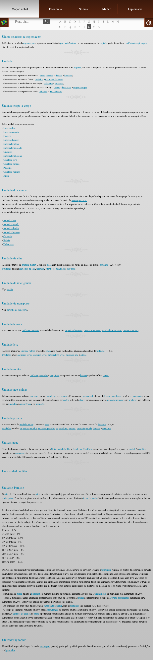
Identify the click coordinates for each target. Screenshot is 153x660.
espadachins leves (56, 354)
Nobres (83, 9)
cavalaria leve (72, 354)
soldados (39, 79)
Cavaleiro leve (10, 159)
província (64, 42)
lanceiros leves (40, 354)
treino (107, 395)
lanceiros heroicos (92, 330)
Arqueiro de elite (11, 228)
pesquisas (20, 452)
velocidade (136, 395)
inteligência (25, 403)
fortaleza (104, 264)
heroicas (68, 75)
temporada (106, 569)
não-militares (56, 91)
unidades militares (30, 330)
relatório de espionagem (136, 42)
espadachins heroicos (112, 330)
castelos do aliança (21, 613)
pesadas (49, 75)
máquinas (54, 375)
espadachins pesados (66, 428)
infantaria (48, 83)
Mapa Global (20, 9)
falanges (40, 268)
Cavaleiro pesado (11, 163)
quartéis (64, 395)
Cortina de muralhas (119, 597)
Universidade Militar (61, 448)
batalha (83, 375)
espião (10, 289)
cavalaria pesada (84, 428)
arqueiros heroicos (73, 330)
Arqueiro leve (9, 220)
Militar (106, 9)
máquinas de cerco (54, 79)
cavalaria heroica (130, 330)
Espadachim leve (11, 143)
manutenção (116, 395)
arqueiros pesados (28, 428)
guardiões (50, 268)
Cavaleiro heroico (11, 171)
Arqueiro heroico (11, 232)
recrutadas (51, 395)
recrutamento (88, 395)
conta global (7, 497)
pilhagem (35, 593)
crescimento (100, 593)
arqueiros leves (25, 354)
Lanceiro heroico (11, 139)
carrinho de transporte (17, 309)
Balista (6, 240)
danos (106, 375)
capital (132, 448)
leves (42, 75)
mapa (36, 613)
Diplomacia (135, 9)
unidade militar (28, 264)
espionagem (28, 42)
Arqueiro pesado (11, 224)
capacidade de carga (53, 605)
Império (77, 67)
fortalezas (74, 605)
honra (19, 593)
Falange (7, 135)
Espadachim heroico (12, 155)
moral (81, 597)
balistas (96, 428)
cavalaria (59, 83)
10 (148, 22)
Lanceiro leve (9, 127)
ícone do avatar (90, 497)
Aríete (6, 175)
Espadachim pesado (12, 147)
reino (6, 493)
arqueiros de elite (27, 268)
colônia (73, 42)
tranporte (40, 403)
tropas (57, 87)
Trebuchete (8, 244)
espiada (103, 42)
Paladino (7, 167)
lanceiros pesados (46, 428)
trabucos (71, 268)
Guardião (7, 151)
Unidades (6, 268)
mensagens (45, 646)
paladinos (60, 268)
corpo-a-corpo (80, 87)
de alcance (66, 87)
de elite (59, 75)
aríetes (83, 354)
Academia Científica (82, 448)
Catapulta (7, 236)
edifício (142, 448)
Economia (55, 9)
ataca (49, 264)
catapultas (106, 428)
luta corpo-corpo (79, 200)
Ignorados (10, 650)
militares (43, 91)
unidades (34, 375)
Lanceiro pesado (11, 131)
